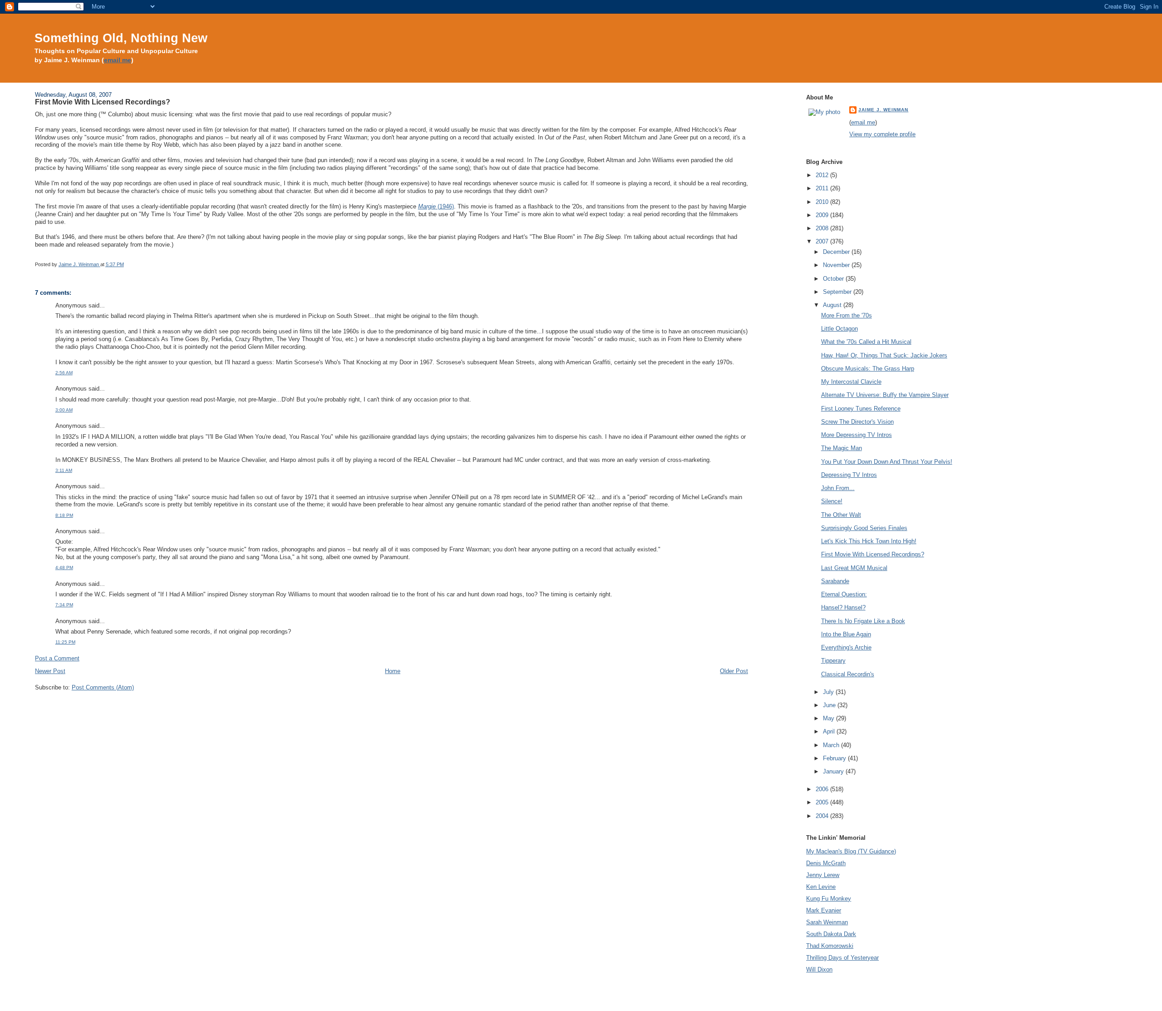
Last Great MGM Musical (854, 568)
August (833, 305)
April (830, 731)
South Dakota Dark (831, 934)
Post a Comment (57, 658)
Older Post (734, 671)
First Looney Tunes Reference (861, 408)
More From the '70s (846, 315)
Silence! (831, 501)
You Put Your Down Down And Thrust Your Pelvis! (886, 461)
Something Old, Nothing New (120, 38)
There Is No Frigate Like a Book (863, 621)
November (837, 265)
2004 (823, 816)
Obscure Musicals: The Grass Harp (867, 368)
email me (117, 60)
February (835, 758)
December (837, 251)
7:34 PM (64, 604)
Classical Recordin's (847, 674)
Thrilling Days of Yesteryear (842, 957)
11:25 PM (65, 641)
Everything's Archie (846, 647)
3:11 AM (63, 470)
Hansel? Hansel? (843, 607)
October (834, 278)
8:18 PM (64, 515)
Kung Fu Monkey (828, 898)
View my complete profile (882, 134)
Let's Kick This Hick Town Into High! (868, 541)
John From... (838, 488)
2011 (823, 188)
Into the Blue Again (846, 634)
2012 (823, 175)
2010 (823, 201)
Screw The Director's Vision (857, 421)
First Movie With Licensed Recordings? (872, 554)
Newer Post (50, 671)
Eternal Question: (844, 594)
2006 (823, 789)
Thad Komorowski (829, 945)
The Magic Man (841, 448)
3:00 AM (64, 409)
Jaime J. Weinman (883, 109)
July (829, 692)
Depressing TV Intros (849, 474)
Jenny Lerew (822, 875)
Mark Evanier (823, 910)
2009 (823, 215)
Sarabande (835, 581)
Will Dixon (819, 969)
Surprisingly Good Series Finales (864, 528)
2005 (823, 802)
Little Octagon (839, 328)
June (830, 705)
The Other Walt (841, 514)
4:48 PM (64, 567)
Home (392, 671)
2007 (823, 241)
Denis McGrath (826, 863)
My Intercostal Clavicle (851, 381)
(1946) (436, 206)
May (829, 718)
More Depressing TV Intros (856, 434)
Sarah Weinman (827, 922)
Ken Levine (821, 886)
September (838, 291)
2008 (823, 228)
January (834, 771)
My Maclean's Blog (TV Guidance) (851, 851)
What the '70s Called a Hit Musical (866, 341)
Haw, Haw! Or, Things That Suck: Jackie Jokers (884, 355)
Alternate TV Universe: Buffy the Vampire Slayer (885, 395)
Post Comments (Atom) (103, 687)
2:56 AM (64, 372)
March (832, 745)
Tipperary (833, 660)
